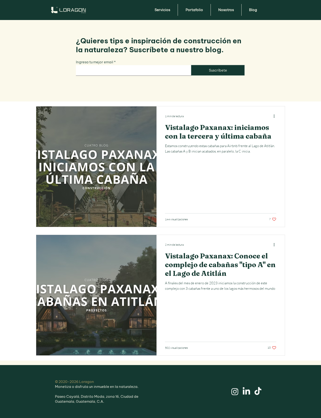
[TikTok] (257, 391)
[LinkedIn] (246, 391)
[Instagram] (234, 391)
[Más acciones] (275, 116)
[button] (162, 10)
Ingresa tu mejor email (94, 62)
